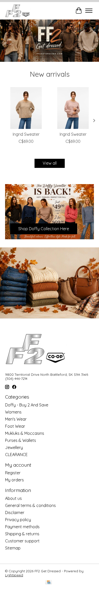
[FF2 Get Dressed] (18, 11)
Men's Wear (16, 419)
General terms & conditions (30, 505)
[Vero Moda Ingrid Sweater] (26, 108)
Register (13, 472)
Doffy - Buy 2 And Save (26, 404)
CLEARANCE (16, 454)
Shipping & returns (22, 533)
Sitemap (13, 547)
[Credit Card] (48, 582)
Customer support (22, 540)
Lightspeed (14, 575)
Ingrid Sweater (26, 134)
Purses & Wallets (20, 440)
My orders (14, 479)
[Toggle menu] (89, 11)
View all (50, 163)
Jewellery (14, 447)
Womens (13, 412)
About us (13, 498)
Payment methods (22, 526)
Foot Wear (15, 426)
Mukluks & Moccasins (24, 433)
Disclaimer (14, 512)
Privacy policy (18, 519)
